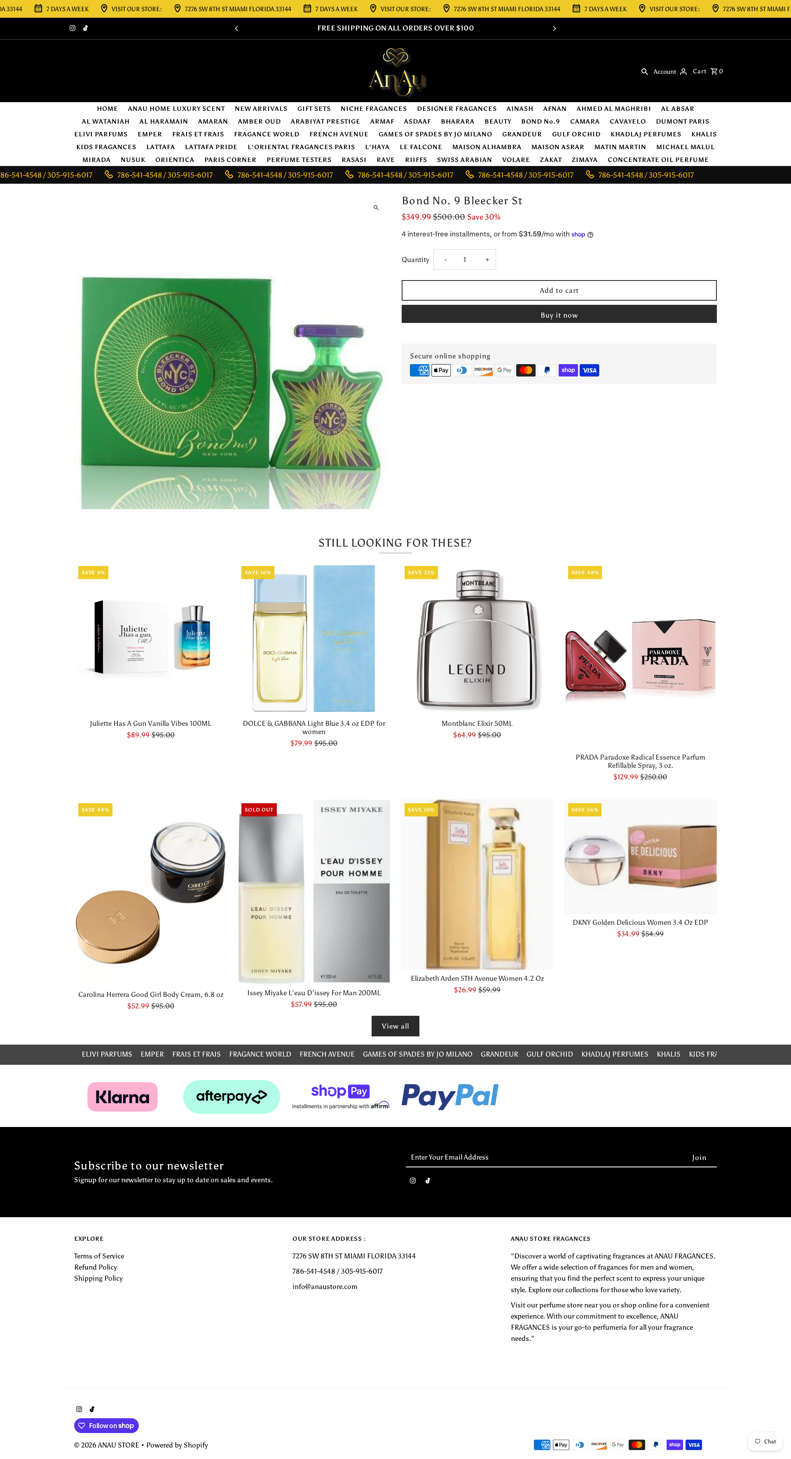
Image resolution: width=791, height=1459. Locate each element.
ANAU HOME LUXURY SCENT (176, 108)
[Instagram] (71, 29)
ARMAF (382, 121)
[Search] (644, 70)
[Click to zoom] (376, 207)
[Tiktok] (84, 29)
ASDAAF (417, 121)
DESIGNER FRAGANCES (457, 108)
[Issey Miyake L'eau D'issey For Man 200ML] (313, 891)
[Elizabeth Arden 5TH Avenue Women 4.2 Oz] (476, 884)
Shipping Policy (98, 1278)
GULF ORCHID (576, 134)
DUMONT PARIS (682, 121)
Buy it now (559, 315)
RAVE (386, 160)
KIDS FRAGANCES (106, 147)
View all (395, 1026)
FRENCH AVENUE (339, 134)
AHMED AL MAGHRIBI (614, 108)
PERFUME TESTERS (299, 160)
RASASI (354, 160)
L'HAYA (377, 147)
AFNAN (555, 108)
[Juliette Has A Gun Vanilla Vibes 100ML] (150, 638)
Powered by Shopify (177, 1445)
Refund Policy (95, 1267)
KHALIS (704, 134)
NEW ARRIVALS (261, 108)
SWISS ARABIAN (464, 160)
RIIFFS (416, 160)
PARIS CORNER (230, 160)
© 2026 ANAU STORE (107, 1445)
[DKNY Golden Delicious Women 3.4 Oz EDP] (640, 856)
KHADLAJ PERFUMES (646, 134)
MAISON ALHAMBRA (487, 147)
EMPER (150, 134)
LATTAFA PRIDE (211, 147)
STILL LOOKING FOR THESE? (395, 542)
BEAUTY (497, 121)
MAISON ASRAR (558, 147)
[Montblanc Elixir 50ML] (476, 638)
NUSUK (133, 160)
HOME (107, 108)
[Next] (554, 28)
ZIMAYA (585, 160)
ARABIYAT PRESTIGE (325, 121)
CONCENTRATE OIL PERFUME (658, 160)
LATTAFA (160, 147)
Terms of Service (99, 1256)
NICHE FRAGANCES (374, 108)
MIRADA (96, 160)
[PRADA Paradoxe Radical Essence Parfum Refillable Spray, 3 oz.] (640, 655)
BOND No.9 (540, 121)
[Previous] (237, 28)
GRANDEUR (522, 134)
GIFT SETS (314, 108)
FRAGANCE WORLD (267, 134)
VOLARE (516, 160)
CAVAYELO (628, 121)
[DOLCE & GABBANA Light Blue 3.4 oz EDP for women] (313, 638)
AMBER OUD (259, 121)
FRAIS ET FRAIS (198, 134)
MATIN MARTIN (620, 147)
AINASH (520, 108)
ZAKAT (551, 160)
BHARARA (458, 121)
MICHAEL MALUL (685, 147)
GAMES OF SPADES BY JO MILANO (435, 134)
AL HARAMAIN (164, 121)
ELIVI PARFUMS (101, 134)
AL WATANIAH (106, 121)
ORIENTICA (174, 160)
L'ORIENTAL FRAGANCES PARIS (301, 147)
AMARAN (213, 121)
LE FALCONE (421, 147)
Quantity (415, 259)
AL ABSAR (678, 108)
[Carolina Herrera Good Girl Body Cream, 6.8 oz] (150, 892)
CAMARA (585, 121)
